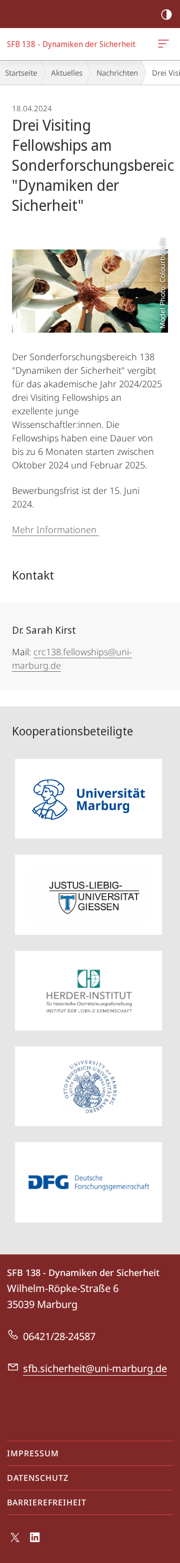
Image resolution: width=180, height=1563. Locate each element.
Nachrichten (117, 73)
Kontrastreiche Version (166, 14)
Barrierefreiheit (46, 1502)
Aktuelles (66, 73)
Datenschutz (37, 1477)
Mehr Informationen (55, 530)
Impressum (33, 1453)
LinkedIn (35, 1543)
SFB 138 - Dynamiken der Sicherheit (165, 44)
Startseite (21, 73)
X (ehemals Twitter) (15, 1541)
